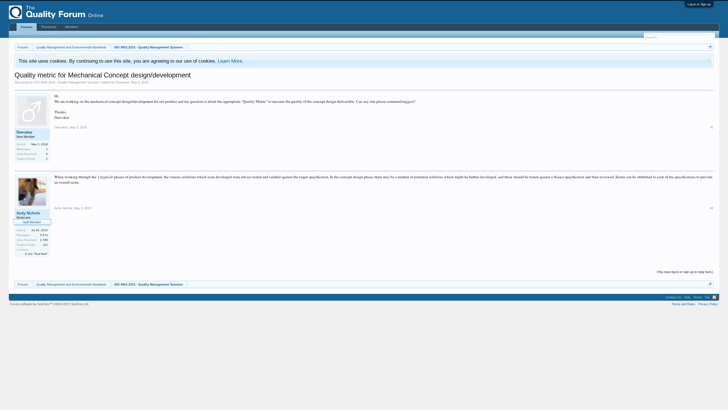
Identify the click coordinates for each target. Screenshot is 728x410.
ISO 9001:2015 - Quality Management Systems (67, 82)
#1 (711, 127)
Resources (49, 26)
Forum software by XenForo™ (49, 304)
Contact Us (673, 297)
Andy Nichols (28, 213)
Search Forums (25, 34)
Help (687, 297)
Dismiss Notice (709, 60)
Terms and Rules (683, 304)
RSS (714, 297)
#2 (711, 208)
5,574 (44, 235)
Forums (26, 27)
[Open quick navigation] (710, 47)
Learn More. (230, 61)
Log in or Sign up (699, 4)
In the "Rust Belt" (36, 253)
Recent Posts (50, 34)
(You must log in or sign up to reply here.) (685, 272)
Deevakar (122, 82)
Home (697, 297)
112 (45, 244)
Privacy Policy (708, 304)
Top (707, 297)
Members (71, 26)
